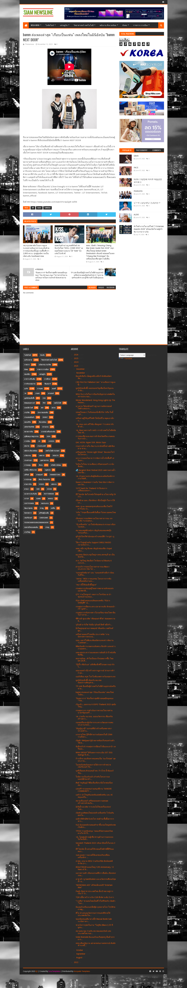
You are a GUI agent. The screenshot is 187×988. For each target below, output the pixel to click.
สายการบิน (28, 484)
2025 (76, 358)
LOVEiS (51, 441)
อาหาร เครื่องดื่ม (29, 379)
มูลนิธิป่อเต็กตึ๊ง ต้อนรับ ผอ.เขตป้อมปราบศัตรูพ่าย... (88, 681)
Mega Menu (35, 25)
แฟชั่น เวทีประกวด (30, 470)
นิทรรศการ (28, 513)
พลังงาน (54, 484)
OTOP (26, 499)
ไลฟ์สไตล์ (50, 25)
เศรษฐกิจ (63, 25)
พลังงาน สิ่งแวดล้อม (108, 25)
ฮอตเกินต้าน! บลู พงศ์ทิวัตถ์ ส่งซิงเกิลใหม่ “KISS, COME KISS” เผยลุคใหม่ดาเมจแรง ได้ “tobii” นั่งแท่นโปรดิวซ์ (69, 249)
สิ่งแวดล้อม (42, 422)
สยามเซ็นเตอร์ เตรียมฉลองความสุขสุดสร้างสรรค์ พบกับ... (92, 802)
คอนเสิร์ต (27, 422)
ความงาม (45, 427)
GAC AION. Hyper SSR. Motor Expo (91, 442)
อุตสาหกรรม (44, 460)
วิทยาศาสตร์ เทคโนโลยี (84, 25)
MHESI (50, 499)
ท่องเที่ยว (27, 374)
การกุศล (40, 389)
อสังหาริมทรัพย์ (29, 427)
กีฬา (44, 403)
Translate (128, 358)
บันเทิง (39, 208)
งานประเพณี (42, 446)
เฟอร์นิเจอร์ (28, 518)
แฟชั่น (53, 508)
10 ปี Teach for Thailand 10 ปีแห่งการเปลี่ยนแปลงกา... (91, 489)
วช (25, 393)
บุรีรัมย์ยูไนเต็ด (44, 513)
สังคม (124, 25)
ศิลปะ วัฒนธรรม (44, 479)
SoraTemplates (54, 971)
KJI (36, 971)
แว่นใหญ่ (27, 532)
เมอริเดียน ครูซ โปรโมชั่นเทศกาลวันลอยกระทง (95, 676)
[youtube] (156, 971)
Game (38, 499)
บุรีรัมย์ (26, 475)
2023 (76, 366)
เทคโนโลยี (57, 403)
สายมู (42, 508)
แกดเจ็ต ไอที (28, 408)
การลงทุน (27, 465)
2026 (76, 355)
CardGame (44, 518)
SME (38, 489)
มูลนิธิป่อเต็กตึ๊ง (29, 398)
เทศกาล (41, 455)
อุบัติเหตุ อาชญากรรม (31, 436)
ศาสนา (26, 489)
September (81, 954)
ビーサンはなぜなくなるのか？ (147, 203)
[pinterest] (160, 971)
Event (45, 417)
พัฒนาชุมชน (28, 508)
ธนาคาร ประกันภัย (30, 494)
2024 (76, 362)
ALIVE (136, 214)
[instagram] (163, 971)
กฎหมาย (47, 470)
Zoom (49, 489)
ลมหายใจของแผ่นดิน (31, 527)
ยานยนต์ (51, 393)
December (80, 369)
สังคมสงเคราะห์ (29, 403)
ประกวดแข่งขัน (43, 412)
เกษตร (37, 393)
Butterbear (49, 494)
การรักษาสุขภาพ (29, 384)
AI (39, 441)
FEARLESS (138, 191)
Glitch (136, 156)
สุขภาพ (26, 446)
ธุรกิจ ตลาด (28, 360)
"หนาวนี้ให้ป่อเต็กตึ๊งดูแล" (86, 585)
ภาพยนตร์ (39, 475)
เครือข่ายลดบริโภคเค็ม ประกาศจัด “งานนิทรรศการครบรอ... (92, 635)
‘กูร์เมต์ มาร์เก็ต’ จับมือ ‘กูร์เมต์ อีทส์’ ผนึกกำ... (94, 624)
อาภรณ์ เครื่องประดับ (48, 432)
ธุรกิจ (26, 389)
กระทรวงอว (28, 460)
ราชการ (27, 365)
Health (55, 455)
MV (33, 208)
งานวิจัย (26, 412)
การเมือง (27, 441)
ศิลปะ (41, 465)
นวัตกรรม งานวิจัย (45, 365)
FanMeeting (55, 475)
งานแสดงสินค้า (29, 417)
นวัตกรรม (27, 455)
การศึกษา (47, 379)
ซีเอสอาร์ (48, 384)
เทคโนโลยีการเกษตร (52, 451)
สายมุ (47, 527)
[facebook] (163, 2)
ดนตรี (54, 389)
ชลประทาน (45, 503)
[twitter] (153, 971)
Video (41, 484)
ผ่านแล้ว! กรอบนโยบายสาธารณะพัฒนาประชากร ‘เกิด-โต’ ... (93, 568)
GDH (48, 436)
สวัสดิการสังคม (56, 465)
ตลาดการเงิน (28, 432)
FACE (136, 167)
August (79, 957)
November (80, 373)
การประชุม (27, 479)
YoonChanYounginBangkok (36, 522)
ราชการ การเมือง (140, 25)
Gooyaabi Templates (82, 971)
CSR (44, 398)
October (80, 950)
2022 (76, 962)
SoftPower (29, 503)
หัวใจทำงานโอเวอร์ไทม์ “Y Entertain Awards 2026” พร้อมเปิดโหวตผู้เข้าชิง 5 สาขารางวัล (149, 229)
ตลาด (53, 408)
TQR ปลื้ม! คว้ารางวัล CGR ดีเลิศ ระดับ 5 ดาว (95, 897)
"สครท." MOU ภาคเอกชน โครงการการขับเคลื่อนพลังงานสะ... (93, 580)
